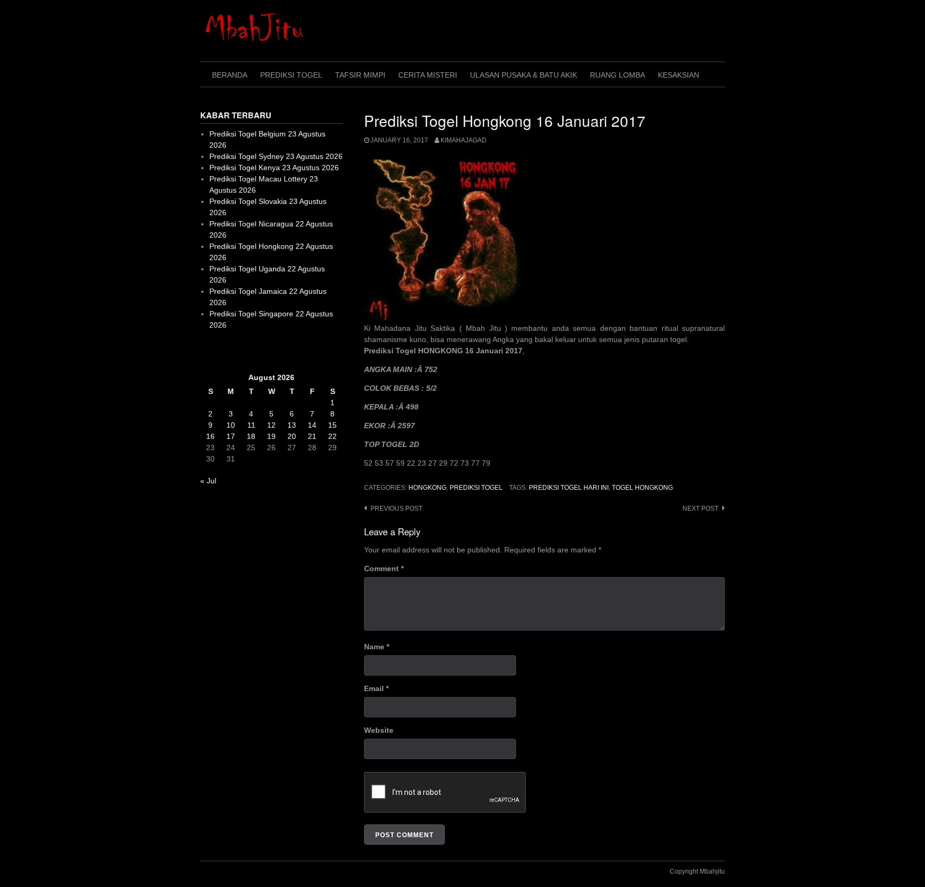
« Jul (208, 480)
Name (376, 646)
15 (332, 425)
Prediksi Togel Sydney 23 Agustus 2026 (276, 156)
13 (291, 425)
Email (376, 688)
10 (230, 425)
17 (230, 436)
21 (312, 436)
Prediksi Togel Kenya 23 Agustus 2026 (274, 167)
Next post (700, 508)
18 (251, 436)
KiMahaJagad (464, 140)
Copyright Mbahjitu (697, 871)
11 (251, 425)
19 (271, 436)
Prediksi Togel (291, 75)
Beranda (229, 75)
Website (378, 730)
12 (271, 425)
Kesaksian (678, 75)
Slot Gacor (218, 351)
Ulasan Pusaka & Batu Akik (523, 75)
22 (332, 436)
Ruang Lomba (617, 75)
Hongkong (427, 487)
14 (312, 425)
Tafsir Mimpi (360, 75)
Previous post (396, 508)
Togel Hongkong (642, 487)
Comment (384, 568)
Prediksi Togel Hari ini (569, 487)
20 (291, 436)
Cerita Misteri (427, 75)
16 (210, 436)
